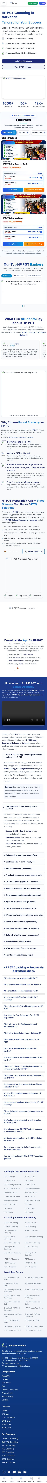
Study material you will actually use (21, 862)
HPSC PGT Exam (31, 1192)
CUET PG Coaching (11, 1227)
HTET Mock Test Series (12, 1326)
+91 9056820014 (12, 1363)
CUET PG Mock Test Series (11, 1284)
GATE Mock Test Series (33, 1283)
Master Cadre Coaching (12, 1253)
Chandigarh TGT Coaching (31, 1254)
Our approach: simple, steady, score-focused (21, 807)
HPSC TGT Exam (10, 1204)
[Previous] (3, 292)
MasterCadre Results (34, 276)
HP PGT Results (19, 276)
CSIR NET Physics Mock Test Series (12, 1291)
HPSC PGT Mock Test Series (32, 1303)
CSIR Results (7, 276)
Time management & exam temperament (23, 895)
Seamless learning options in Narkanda (22, 928)
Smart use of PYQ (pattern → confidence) (23, 882)
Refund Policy (7, 1396)
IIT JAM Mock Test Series (34, 1277)
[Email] (25, 1472)
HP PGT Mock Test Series (34, 1289)
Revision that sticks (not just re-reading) (23, 888)
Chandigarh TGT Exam (33, 1200)
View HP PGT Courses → (24, 67)
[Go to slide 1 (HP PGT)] (22, 306)
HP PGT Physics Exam (12, 1188)
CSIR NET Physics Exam (12, 1185)
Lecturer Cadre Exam (32, 1188)
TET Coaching (30, 1259)
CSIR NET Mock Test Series (11, 1278)
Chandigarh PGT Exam (12, 1196)
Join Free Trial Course (23, 61)
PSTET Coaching (10, 1267)
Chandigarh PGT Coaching (10, 1248)
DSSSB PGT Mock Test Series (12, 1303)
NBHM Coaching (8, 1462)
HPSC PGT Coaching (32, 1243)
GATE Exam (29, 1181)
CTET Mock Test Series (33, 1330)
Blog (3, 1386)
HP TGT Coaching (31, 1247)
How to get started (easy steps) (19, 955)
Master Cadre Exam (11, 1200)
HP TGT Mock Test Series (34, 1308)
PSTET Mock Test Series (12, 1330)
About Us (6, 1376)
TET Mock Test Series (32, 1320)
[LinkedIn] (19, 1472)
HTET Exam (8, 1208)
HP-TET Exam (30, 1208)
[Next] (44, 292)
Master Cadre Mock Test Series (13, 1315)
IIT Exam (5, 1414)
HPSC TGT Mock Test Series (11, 1321)
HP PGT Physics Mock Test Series (12, 1297)
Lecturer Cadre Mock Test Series (32, 1297)
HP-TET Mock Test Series (34, 1326)
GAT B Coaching (8, 1445)
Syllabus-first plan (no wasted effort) (22, 855)
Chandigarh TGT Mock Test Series (33, 1315)
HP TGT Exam (30, 1196)
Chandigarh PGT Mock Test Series (12, 1309)
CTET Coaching (30, 1267)
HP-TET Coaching (31, 1263)
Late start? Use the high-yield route (21, 908)
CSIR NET (6, 1411)
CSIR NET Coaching (11, 1223)
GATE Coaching (30, 1227)
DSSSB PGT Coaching (12, 1243)
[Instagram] (9, 1472)
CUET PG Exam (9, 1181)
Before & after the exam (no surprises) (22, 935)
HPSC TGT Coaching (11, 1259)
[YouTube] (14, 1472)
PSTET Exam (8, 1212)
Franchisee (6, 1383)
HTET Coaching (9, 1263)
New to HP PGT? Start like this (18, 941)
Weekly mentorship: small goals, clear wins (24, 915)
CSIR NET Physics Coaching (10, 1232)
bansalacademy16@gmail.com (17, 1366)
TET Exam (28, 1204)
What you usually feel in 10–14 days (21, 948)
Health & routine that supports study (21, 922)
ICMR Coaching (8, 1455)
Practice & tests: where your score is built (24, 875)
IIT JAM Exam (30, 1177)
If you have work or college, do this (21, 902)
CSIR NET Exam (9, 1177)
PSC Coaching (8, 1449)
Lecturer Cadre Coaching (34, 1237)
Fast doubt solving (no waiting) (19, 868)
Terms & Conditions (10, 1390)
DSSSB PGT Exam (10, 1192)
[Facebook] (4, 1472)
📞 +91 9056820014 (33, 551)
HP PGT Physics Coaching (9, 1238)
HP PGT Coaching (31, 1230)
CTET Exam (29, 1212)
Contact (5, 1400)
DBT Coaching (8, 1452)
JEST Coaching (8, 1459)
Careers (5, 1379)
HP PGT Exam (30, 1185)
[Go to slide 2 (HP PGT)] (24, 306)
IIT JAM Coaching (31, 1223)
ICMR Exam (6, 1424)
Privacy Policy (7, 1393)
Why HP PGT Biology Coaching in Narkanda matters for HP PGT (24, 756)
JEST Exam (6, 1428)
